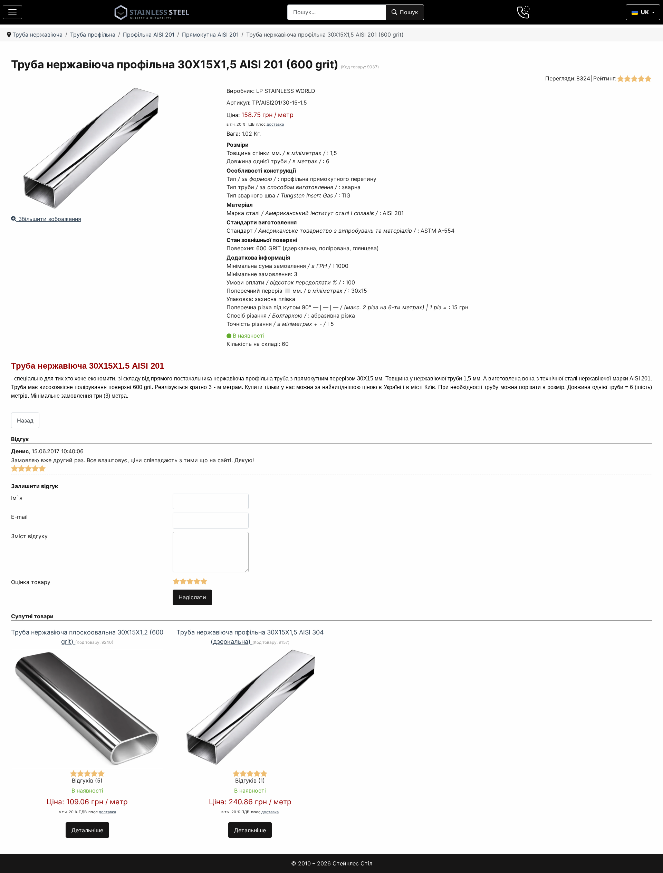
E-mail (19, 516)
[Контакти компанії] (523, 12)
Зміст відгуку (29, 536)
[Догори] (648, 858)
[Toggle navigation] (12, 12)
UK (645, 12)
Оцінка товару (30, 582)
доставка (275, 124)
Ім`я (16, 497)
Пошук (409, 12)
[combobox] (336, 12)
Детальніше (87, 830)
